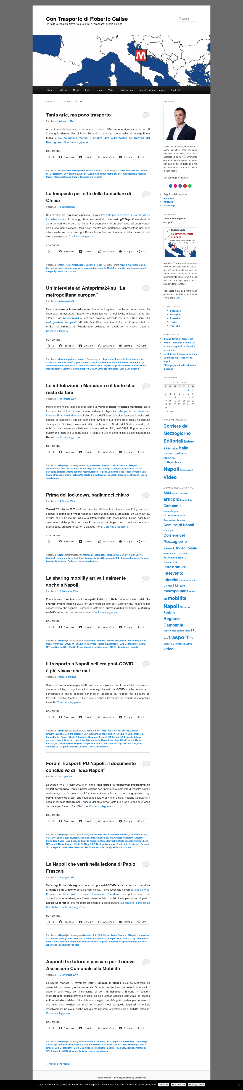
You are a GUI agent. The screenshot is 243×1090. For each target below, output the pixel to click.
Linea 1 (59, 740)
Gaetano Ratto (87, 837)
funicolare (78, 268)
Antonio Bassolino (126, 359)
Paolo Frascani (61, 941)
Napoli (76, 90)
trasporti (76, 176)
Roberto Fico (169, 630)
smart (106, 647)
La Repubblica (113, 938)
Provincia (93, 941)
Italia (87, 90)
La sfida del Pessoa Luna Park (180, 354)
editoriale (73, 173)
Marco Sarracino (108, 840)
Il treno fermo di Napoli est (178, 338)
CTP (48, 837)
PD (56, 743)
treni (139, 743)
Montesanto (133, 268)
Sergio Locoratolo (128, 941)
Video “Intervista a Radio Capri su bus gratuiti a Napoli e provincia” (179, 346)
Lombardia (90, 558)
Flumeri (64, 737)
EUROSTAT (136, 554)
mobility (64, 647)
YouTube (168, 201)
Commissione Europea (68, 362)
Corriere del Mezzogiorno (72, 170)
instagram (62, 558)
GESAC (117, 1044)
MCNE (123, 740)
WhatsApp (169, 205)
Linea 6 (83, 173)
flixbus (179, 557)
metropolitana (130, 173)
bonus (123, 640)
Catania (134, 730)
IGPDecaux (113, 737)
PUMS (123, 1047)
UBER (113, 647)
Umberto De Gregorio (128, 474)
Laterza (126, 938)
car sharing (133, 640)
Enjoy (83, 643)
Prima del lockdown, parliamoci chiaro (87, 494)
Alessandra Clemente (94, 640)
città (94, 935)
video (168, 649)
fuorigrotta (90, 468)
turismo (142, 941)
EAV (66, 173)
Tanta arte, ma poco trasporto (78, 114)
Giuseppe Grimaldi (97, 737)
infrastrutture (90, 268)
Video (111, 90)
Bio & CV (175, 90)
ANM (122, 170)
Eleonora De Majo (98, 733)
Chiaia (142, 264)
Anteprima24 (109, 359)
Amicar (110, 640)
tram (165, 638)
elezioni (111, 733)
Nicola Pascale (65, 844)
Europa (140, 362)
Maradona (129, 468)
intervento (173, 573)
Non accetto (178, 1084)
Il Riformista (170, 448)
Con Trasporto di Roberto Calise (87, 18)
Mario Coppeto (125, 840)
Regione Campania (108, 471)
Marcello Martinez (110, 740)
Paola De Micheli (82, 844)
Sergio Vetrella (124, 844)
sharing (98, 647)
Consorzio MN (88, 362)
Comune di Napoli (128, 465)
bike (117, 640)
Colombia (51, 362)
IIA (121, 737)
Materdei (61, 471)
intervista (70, 365)
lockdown (79, 558)
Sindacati (57, 474)
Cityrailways (141, 1041)
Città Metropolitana (107, 935)
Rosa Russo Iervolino (130, 471)
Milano (142, 643)
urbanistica (51, 944)
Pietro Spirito (66, 743)
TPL (124, 743)
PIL (117, 558)
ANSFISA (124, 264)
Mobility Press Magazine (81, 647)
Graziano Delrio (170, 562)
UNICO (93, 368)
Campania (88, 554)
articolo (135, 170)
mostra (86, 471)
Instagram (169, 198)
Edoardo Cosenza (127, 362)
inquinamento (111, 643)
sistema (67, 474)
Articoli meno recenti (58, 1063)
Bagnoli (87, 935)
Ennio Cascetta (135, 733)
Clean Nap (51, 1044)
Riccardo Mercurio (103, 743)
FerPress (91, 643)
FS (185, 557)
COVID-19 (64, 468)
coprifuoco (100, 554)
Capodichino (127, 1041)
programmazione (78, 941)
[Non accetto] (238, 1085)
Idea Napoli (58, 840)
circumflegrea (170, 511)
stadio (87, 474)
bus (109, 730)
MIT (48, 647)
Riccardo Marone (62, 176)
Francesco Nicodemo (94, 938)
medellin (126, 365)
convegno (168, 530)
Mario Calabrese (82, 1047)
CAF (114, 730)
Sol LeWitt (78, 474)
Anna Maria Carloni (99, 834)
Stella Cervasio (99, 474)
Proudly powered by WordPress (130, 1077)
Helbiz (100, 643)
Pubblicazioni (126, 90)
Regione (169, 612)
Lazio (70, 558)
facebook (51, 558)
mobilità (142, 173)
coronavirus (52, 468)
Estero (99, 90)
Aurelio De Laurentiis (100, 465)
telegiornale (183, 630)
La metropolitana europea (152, 90)
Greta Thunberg (130, 1044)
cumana (74, 468)
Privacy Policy (104, 1077)
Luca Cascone (72, 840)
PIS (117, 1047)
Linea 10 (68, 740)
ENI (77, 643)
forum (76, 837)
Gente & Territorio (78, 737)
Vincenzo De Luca (67, 561)
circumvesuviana (55, 733)
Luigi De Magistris (97, 173)
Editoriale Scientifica (106, 362)
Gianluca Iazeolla (104, 837)
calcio (115, 465)
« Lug (170, 411)
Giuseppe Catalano (123, 837)
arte (128, 170)
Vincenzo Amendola (108, 368)
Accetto (164, 1084)
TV (191, 638)
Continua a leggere (76, 142)
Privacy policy (196, 1084)
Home (50, 90)
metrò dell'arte (114, 173)
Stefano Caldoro (71, 368)
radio (186, 607)
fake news (107, 1044)
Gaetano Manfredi (55, 365)
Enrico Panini (52, 737)
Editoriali (63, 90)
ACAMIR (87, 730)
